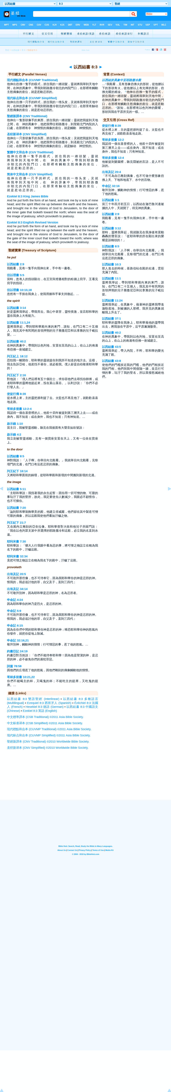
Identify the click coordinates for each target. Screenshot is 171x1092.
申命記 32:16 (111, 186)
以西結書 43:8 (111, 360)
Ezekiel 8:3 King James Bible (27, 196)
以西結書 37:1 (111, 318)
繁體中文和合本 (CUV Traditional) (30, 152)
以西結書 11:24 (112, 300)
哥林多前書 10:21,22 (21, 677)
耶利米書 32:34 (17, 556)
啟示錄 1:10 (15, 423)
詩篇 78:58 (14, 666)
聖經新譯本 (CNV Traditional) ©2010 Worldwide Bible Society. (48, 741)
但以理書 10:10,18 (19, 290)
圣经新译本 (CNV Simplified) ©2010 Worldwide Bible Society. (48, 747)
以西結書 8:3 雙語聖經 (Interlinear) (33, 699)
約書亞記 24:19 (17, 651)
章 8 (23, 50)
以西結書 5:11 (16, 489)
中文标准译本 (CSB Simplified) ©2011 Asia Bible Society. (45, 723)
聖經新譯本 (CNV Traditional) (27, 116)
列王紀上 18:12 (17, 356)
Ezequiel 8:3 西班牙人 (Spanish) (49, 703)
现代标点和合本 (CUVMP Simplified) (32, 98)
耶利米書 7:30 (16, 541)
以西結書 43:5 (111, 346)
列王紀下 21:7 (16, 522)
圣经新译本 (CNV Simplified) (26, 134)
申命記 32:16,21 (18, 640)
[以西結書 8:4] (167, 496)
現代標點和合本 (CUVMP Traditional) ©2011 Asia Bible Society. (49, 729)
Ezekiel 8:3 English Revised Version (32, 222)
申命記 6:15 (15, 625)
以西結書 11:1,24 (18, 322)
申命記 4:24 (15, 599)
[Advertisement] (85, 779)
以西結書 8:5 (15, 456)
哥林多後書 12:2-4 (19, 408)
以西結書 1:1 (110, 200)
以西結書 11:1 (111, 278)
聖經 (7, 50)
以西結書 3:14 (16, 308)
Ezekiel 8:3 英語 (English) (40, 710)
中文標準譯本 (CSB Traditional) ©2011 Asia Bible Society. (45, 717)
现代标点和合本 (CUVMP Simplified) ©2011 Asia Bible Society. (49, 735)
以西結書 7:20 (16, 507)
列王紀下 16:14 (17, 471)
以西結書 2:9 (15, 264)
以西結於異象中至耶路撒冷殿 (121, 80)
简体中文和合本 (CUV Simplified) (29, 174)
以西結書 (15, 50)
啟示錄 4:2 (14, 434)
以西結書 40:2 (16, 341)
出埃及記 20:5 (16, 574)
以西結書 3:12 (111, 228)
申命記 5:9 (14, 611)
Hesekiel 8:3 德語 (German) (44, 706)
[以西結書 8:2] (4, 496)
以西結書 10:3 (111, 264)
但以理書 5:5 (15, 275)
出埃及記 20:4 (111, 172)
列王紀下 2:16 (16, 375)
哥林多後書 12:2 (113, 139)
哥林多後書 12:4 (113, 157)
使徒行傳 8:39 (16, 394)
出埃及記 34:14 (17, 589)
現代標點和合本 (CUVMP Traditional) (32, 80)
